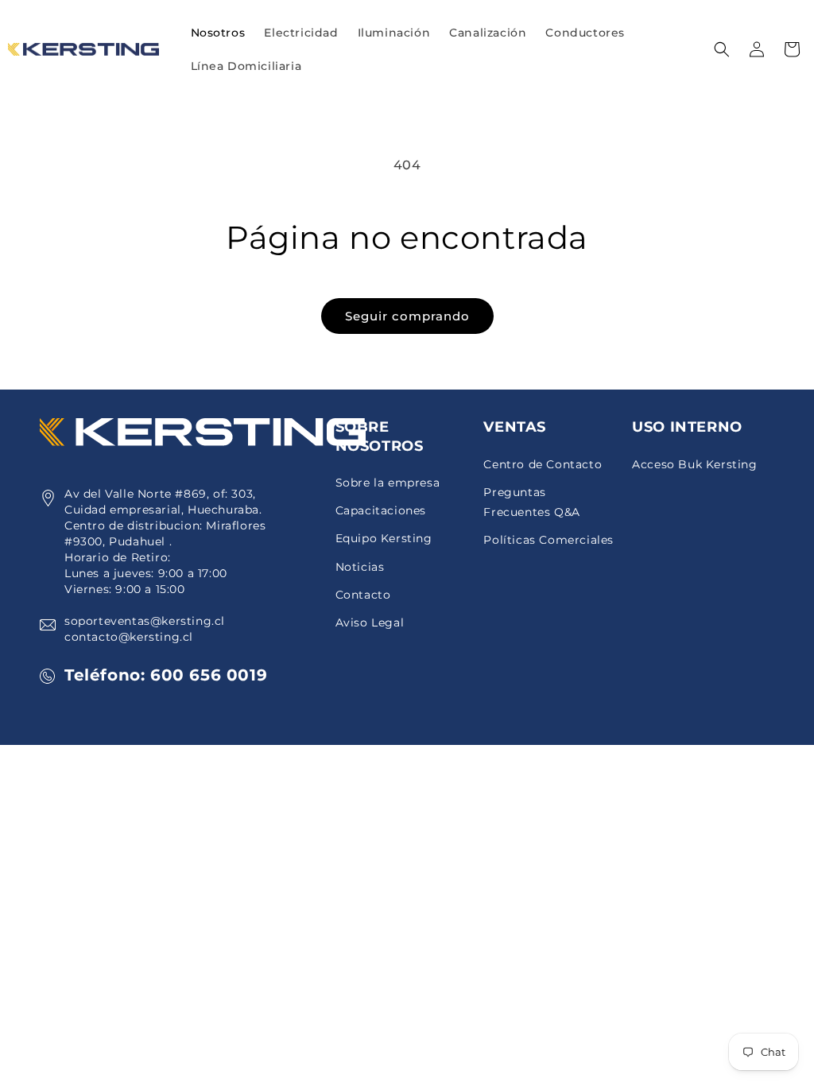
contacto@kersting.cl (128, 637)
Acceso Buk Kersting (694, 464)
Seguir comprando (407, 316)
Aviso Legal (370, 622)
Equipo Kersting (383, 538)
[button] (300, 32)
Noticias (360, 567)
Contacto (363, 595)
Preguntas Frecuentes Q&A (531, 502)
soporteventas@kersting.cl (144, 621)
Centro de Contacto (542, 464)
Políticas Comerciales (548, 540)
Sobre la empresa (387, 482)
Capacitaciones (380, 510)
